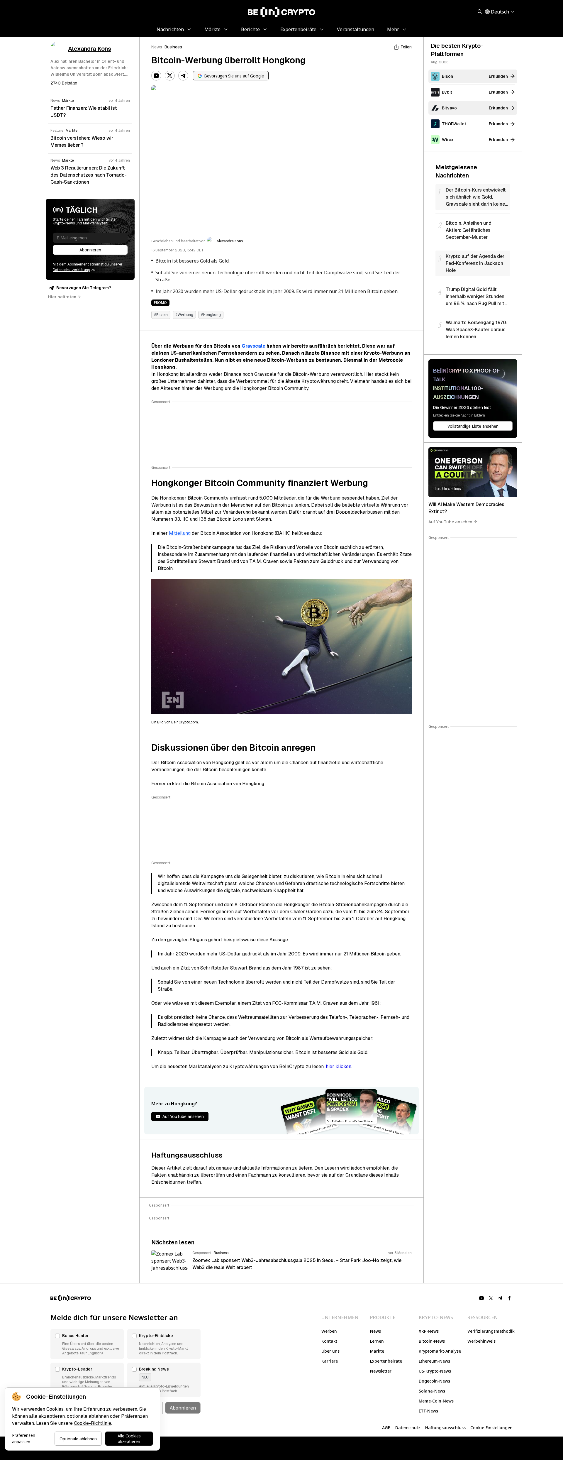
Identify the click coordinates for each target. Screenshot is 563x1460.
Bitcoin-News (432, 1341)
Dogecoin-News (434, 1381)
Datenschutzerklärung (71, 270)
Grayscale (253, 346)
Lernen (377, 1341)
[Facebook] (510, 1298)
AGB (386, 1427)
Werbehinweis (481, 1341)
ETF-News (428, 1411)
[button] (87, 1344)
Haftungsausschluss (445, 1427)
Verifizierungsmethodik (491, 1331)
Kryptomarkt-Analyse (440, 1351)
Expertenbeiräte (386, 1361)
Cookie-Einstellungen (491, 1427)
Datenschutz (407, 1427)
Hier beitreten (62, 297)
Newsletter (380, 1371)
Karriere (329, 1361)
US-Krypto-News (435, 1371)
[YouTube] (156, 76)
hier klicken (338, 1066)
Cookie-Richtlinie (92, 1423)
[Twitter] (170, 76)
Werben (329, 1331)
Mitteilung (180, 533)
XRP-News (429, 1331)
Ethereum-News (434, 1361)
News (156, 47)
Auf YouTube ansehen (450, 521)
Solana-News (432, 1391)
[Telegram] (183, 76)
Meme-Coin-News (436, 1401)
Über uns (330, 1351)
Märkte (377, 1351)
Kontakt (329, 1341)
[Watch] (472, 472)
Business (173, 47)
